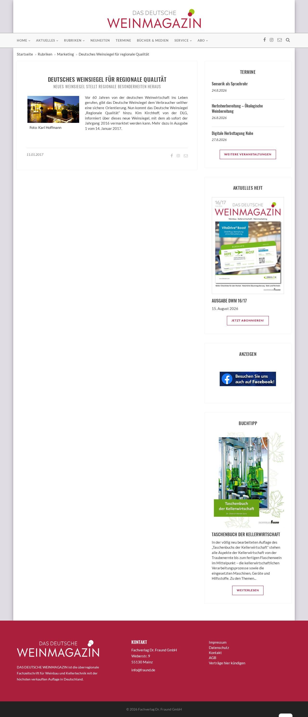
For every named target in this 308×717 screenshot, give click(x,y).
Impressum (217, 642)
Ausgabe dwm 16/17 (229, 300)
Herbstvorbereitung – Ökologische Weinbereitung (237, 108)
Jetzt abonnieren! (247, 320)
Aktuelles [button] (45, 40)
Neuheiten (100, 40)
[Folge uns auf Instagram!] (178, 155)
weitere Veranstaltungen (247, 154)
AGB (212, 657)
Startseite (25, 54)
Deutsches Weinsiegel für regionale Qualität (114, 54)
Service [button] (181, 40)
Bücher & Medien (153, 40)
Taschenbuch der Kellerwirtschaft (246, 534)
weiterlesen (248, 590)
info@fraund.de (143, 670)
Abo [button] (201, 40)
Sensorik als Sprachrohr (230, 84)
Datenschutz (219, 647)
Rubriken (45, 54)
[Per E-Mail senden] (185, 155)
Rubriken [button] (73, 40)
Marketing (65, 54)
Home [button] (22, 40)
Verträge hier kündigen (227, 663)
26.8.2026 (219, 118)
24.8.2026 (219, 90)
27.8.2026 (219, 140)
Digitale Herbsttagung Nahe (232, 133)
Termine (123, 40)
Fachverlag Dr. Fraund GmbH (160, 709)
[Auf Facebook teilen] (171, 155)
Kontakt (215, 652)
